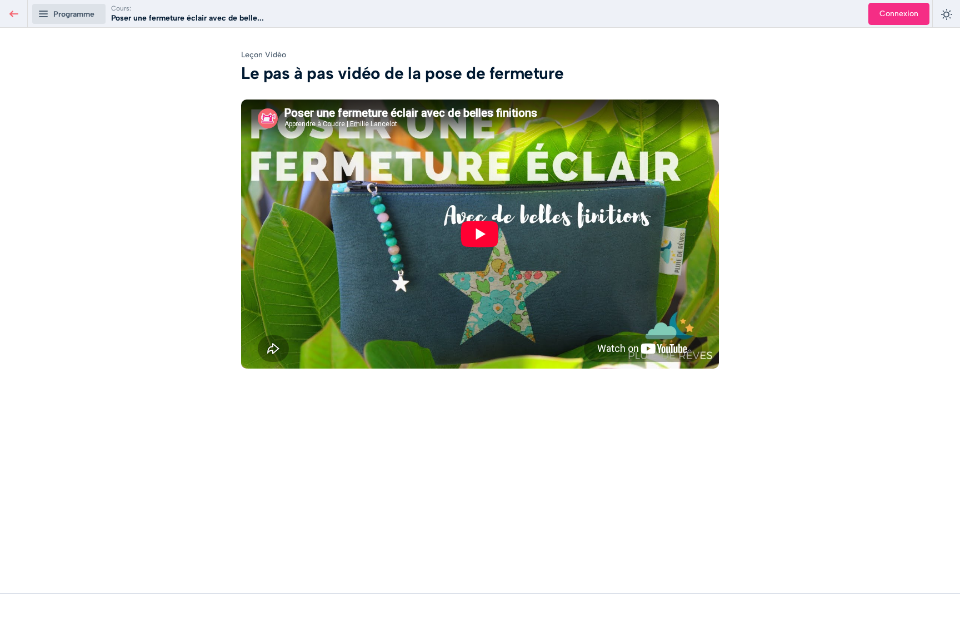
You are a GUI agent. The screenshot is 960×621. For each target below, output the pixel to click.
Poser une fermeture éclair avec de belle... (187, 18)
